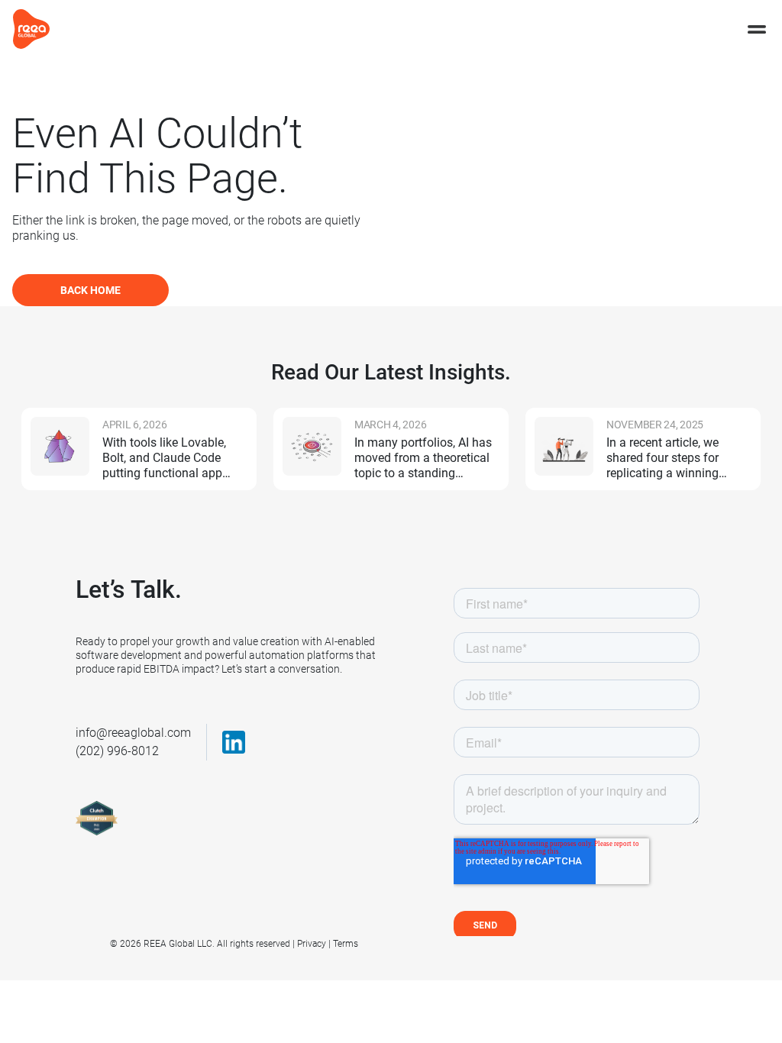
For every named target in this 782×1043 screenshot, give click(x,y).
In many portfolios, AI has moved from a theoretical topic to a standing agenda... (423, 458)
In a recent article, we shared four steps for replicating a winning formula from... (662, 458)
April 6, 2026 (134, 424)
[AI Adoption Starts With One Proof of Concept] (312, 446)
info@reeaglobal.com (133, 732)
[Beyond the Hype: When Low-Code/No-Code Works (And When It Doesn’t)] (60, 446)
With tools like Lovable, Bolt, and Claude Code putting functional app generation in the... (164, 458)
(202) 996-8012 (117, 751)
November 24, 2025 (654, 424)
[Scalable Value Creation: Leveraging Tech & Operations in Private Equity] (564, 446)
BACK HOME (90, 290)
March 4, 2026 (390, 424)
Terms (345, 943)
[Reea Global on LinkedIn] (233, 742)
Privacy (311, 943)
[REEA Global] (31, 28)
